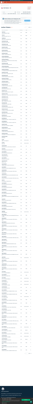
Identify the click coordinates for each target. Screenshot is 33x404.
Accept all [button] (25, 399)
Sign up (31, 2)
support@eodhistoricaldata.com (11, 397)
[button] (11, 401)
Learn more (21, 0)
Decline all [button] (25, 401)
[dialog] (16, 401)
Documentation (27, 20)
